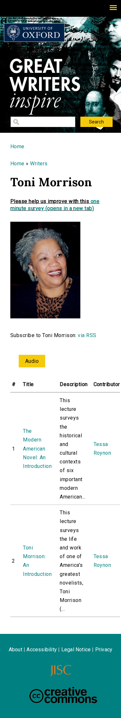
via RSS (87, 335)
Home (17, 146)
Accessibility (41, 649)
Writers (38, 163)
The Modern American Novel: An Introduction (37, 448)
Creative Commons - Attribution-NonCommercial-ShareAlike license (63, 695)
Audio (32, 361)
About (15, 649)
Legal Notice (76, 649)
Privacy (103, 649)
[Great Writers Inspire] (34, 32)
